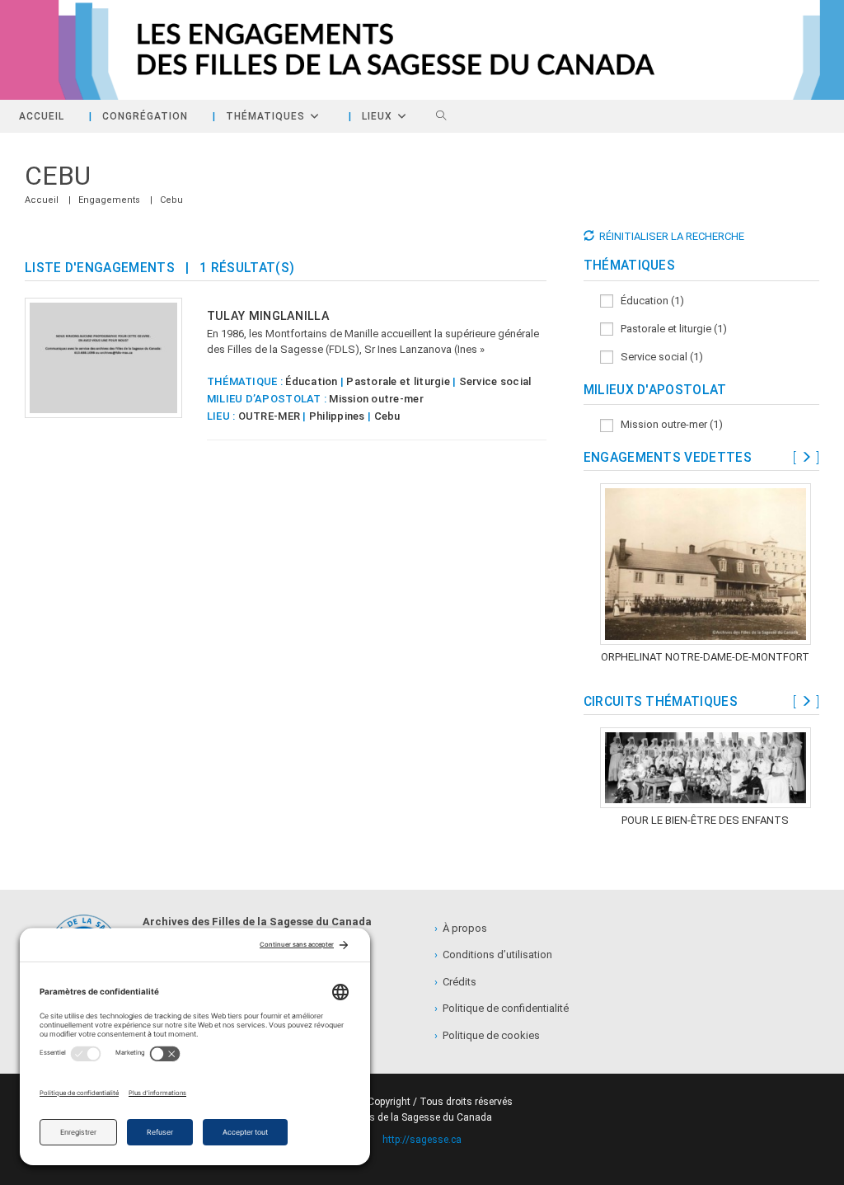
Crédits (455, 982)
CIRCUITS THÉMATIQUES (661, 701)
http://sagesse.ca (422, 1139)
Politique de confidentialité (501, 1008)
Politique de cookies (487, 1035)
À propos (460, 928)
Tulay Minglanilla (268, 315)
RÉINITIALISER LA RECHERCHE (671, 236)
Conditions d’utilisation (493, 954)
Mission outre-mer (376, 399)
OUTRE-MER (269, 416)
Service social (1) (658, 356)
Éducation (311, 381)
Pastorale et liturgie (397, 381)
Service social (495, 381)
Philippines (337, 416)
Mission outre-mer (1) (668, 424)
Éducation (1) (648, 300)
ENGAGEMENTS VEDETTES (668, 457)
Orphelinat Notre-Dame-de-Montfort (705, 657)
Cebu (171, 200)
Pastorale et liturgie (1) (670, 328)
